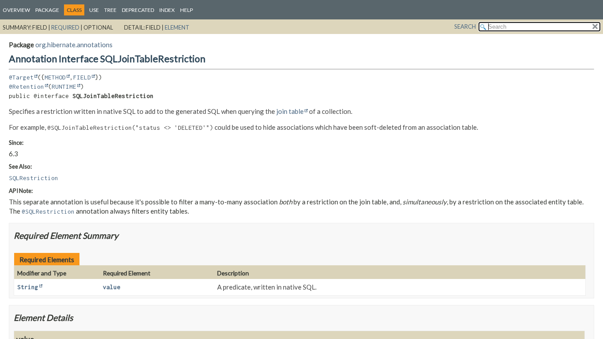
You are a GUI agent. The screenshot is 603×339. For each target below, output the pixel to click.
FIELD (82, 77)
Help (186, 10)
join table (290, 111)
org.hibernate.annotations (74, 45)
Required (65, 27)
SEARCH (465, 26)
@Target (21, 77)
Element (177, 27)
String (27, 286)
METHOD (55, 77)
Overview (16, 10)
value (112, 286)
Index (167, 10)
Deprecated (138, 10)
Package (47, 10)
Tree (110, 10)
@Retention (26, 86)
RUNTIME (64, 86)
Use (94, 10)
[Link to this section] (124, 235)
